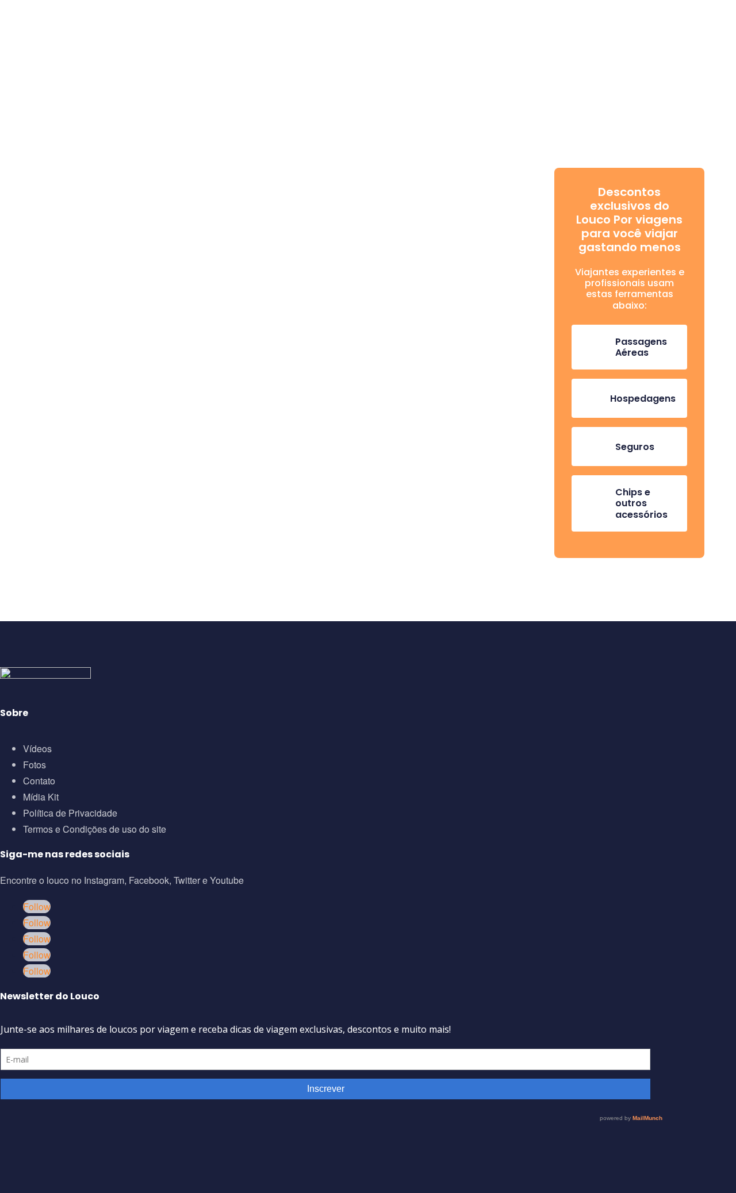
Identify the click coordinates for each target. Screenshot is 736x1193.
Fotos (34, 764)
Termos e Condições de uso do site (94, 829)
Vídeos (37, 748)
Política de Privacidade (70, 812)
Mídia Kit (41, 796)
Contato (39, 780)
